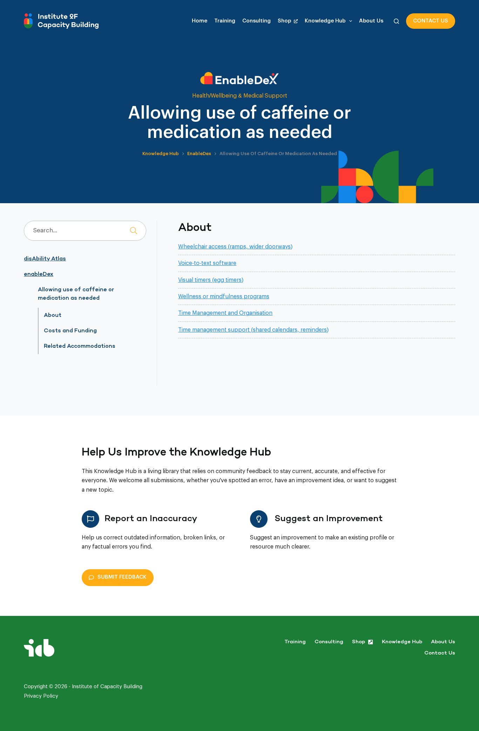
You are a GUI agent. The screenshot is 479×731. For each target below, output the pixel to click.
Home (199, 21)
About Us (371, 21)
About (52, 315)
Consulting (256, 21)
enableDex (38, 274)
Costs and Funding (70, 331)
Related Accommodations (79, 346)
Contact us (430, 21)
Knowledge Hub (325, 21)
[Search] (396, 21)
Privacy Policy (41, 696)
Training (224, 21)
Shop (284, 21)
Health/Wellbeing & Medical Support (239, 96)
